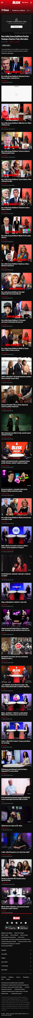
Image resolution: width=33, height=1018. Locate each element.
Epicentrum (4, 604)
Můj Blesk (25, 2)
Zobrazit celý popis (7, 53)
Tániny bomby (5, 493)
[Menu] (2, 2)
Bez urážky (4, 80)
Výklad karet (4, 828)
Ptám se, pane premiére (7, 550)
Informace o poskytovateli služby (23, 33)
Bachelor (3, 911)
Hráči (2, 801)
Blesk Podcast (5, 465)
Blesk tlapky (4, 661)
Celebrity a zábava (14, 41)
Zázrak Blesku (5, 882)
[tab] (6, 10)
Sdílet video (6, 45)
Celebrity (3, 578)
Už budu (3, 632)
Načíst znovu (16, 26)
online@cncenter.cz (11, 1002)
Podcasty (3, 689)
